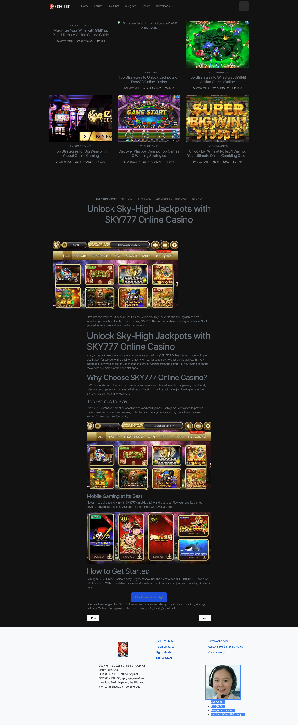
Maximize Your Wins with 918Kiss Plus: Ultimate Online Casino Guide (81, 32)
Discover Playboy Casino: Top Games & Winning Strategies (149, 153)
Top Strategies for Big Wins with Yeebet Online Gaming (81, 153)
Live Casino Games (80, 25)
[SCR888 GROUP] (59, 6)
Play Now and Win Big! (149, 597)
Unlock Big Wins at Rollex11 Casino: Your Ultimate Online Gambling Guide (217, 153)
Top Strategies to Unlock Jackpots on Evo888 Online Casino (149, 79)
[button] (244, 6)
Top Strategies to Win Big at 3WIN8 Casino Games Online (217, 79)
